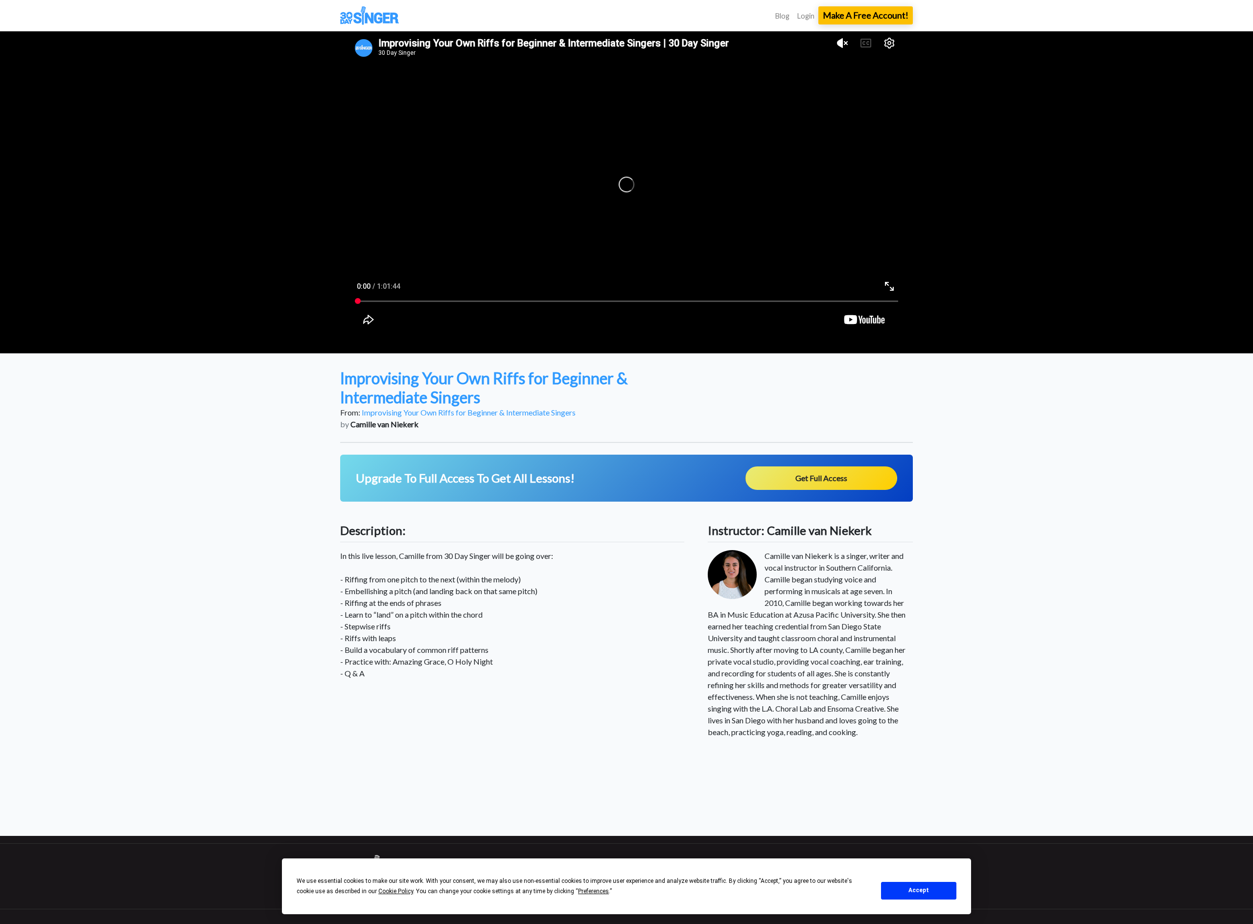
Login (805, 16)
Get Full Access (821, 478)
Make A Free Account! (865, 15)
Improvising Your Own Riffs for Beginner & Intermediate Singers (469, 412)
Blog (782, 16)
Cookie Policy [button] (395, 891)
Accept (918, 890)
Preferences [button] (593, 891)
